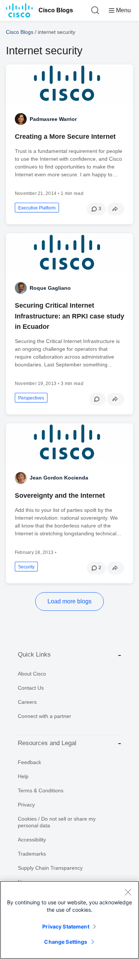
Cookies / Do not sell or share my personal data (57, 822)
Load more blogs (69, 601)
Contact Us (31, 688)
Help (23, 776)
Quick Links (34, 654)
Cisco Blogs (56, 10)
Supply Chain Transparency (50, 868)
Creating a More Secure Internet (65, 136)
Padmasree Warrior (53, 119)
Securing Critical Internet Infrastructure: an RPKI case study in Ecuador (69, 316)
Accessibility (32, 840)
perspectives (31, 398)
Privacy (26, 805)
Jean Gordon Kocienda (59, 478)
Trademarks (32, 854)
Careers (27, 702)
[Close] (128, 892)
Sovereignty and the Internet (60, 495)
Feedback (29, 762)
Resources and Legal (47, 743)
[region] (69, 920)
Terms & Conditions (40, 790)
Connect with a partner (44, 716)
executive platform (37, 208)
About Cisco (32, 674)
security (26, 567)
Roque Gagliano (50, 288)
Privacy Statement (65, 926)
